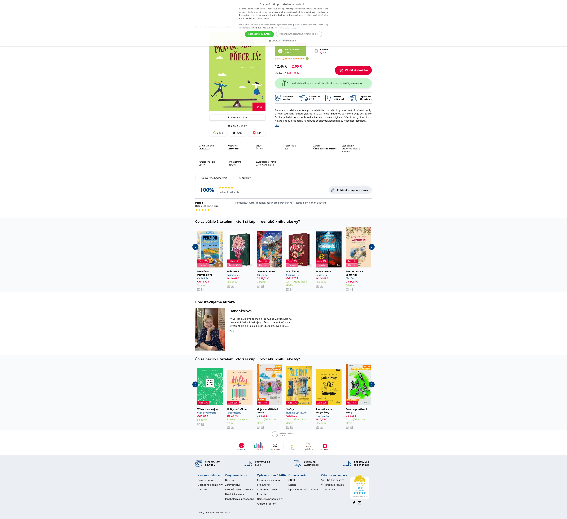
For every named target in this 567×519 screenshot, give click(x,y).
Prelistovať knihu (237, 117)
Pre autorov (263, 484)
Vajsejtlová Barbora (206, 412)
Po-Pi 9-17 (330, 489)
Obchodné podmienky (210, 484)
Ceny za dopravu (207, 480)
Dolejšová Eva (322, 416)
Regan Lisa (321, 275)
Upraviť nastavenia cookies (303, 489)
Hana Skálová (240, 310)
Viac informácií (289, 28)
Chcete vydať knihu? (268, 489)
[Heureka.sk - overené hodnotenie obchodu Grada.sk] (359, 487)
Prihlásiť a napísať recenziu (353, 190)
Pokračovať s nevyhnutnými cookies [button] (299, 34)
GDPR (291, 480)
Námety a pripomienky (269, 499)
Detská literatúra (234, 494)
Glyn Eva (350, 278)
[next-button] (372, 247)
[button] (283, 40)
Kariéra (292, 484)
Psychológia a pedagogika (239, 499)
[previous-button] (195, 247)
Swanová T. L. (233, 275)
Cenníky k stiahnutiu (268, 480)
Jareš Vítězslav (234, 412)
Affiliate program (266, 503)
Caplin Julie (202, 278)
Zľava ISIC (203, 489)
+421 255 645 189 (334, 480)
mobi (239, 133)
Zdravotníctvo (233, 484)
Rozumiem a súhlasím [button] (259, 34)
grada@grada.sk (334, 484)
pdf (259, 133)
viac (277, 125)
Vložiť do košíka (356, 70)
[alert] (283, 23)
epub (220, 133)
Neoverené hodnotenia (214, 178)
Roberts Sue (263, 275)
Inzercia (261, 494)
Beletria (229, 480)
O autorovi (245, 178)
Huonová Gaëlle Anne (297, 412)
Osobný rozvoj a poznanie (239, 489)
